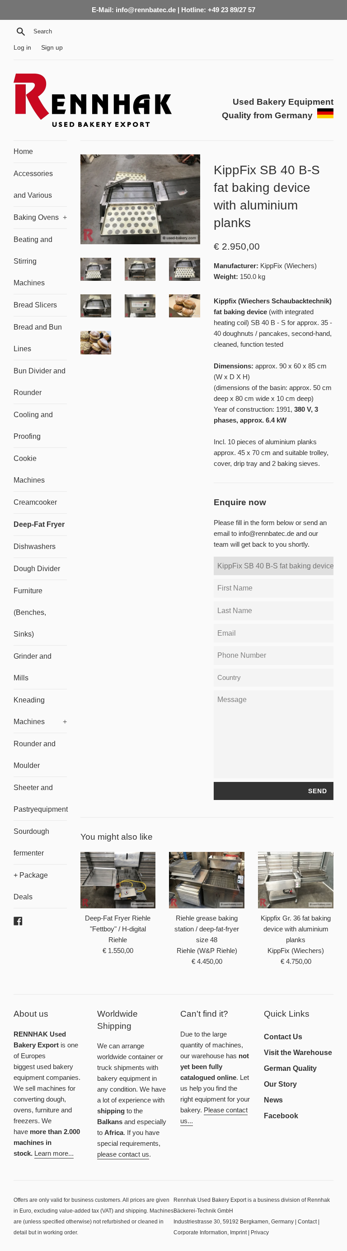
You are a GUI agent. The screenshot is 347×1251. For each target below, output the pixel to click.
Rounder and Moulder (35, 754)
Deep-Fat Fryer (39, 524)
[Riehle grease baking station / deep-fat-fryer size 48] (206, 880)
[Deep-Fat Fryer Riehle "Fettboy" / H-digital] (118, 880)
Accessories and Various (33, 184)
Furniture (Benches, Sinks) (30, 612)
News (273, 1100)
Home (23, 151)
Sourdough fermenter (31, 842)
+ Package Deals (31, 886)
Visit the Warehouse (298, 1052)
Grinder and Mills (33, 667)
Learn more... (54, 1153)
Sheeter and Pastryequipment (40, 798)
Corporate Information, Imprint (210, 1232)
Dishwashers (35, 546)
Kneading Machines (40, 710)
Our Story (280, 1084)
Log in (22, 47)
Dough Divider (37, 568)
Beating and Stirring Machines (33, 261)
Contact (307, 1221)
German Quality (290, 1068)
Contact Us (283, 1037)
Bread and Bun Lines (38, 338)
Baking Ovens (40, 217)
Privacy (260, 1232)
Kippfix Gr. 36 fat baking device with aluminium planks (296, 929)
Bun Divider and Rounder (40, 381)
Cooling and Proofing (33, 425)
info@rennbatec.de (266, 533)
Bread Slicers (35, 305)
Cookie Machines (29, 469)
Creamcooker (35, 502)
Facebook (281, 1116)
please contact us (123, 1154)
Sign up (52, 47)
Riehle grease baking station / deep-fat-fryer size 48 (206, 929)
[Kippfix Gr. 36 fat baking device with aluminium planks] (295, 880)
